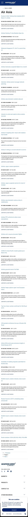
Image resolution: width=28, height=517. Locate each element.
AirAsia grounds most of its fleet (10, 269)
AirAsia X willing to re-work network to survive (13, 149)
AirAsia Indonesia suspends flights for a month (14, 67)
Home (10, 8)
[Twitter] (1, 471)
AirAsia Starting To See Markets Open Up (12, 33)
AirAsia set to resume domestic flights (11, 234)
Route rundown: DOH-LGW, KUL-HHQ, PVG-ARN (14, 437)
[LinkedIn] (11, 471)
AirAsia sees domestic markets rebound (12, 99)
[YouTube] (8, 471)
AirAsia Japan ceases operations (10, 166)
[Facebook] (5, 471)
